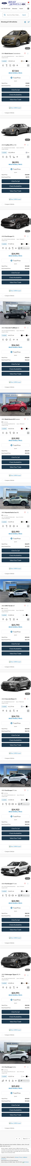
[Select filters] (25, 22)
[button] (5, 8)
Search (24, 15)
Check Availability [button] (15, 95)
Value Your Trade (15, 99)
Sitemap (16, 1157)
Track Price (16, 78)
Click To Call (15, 90)
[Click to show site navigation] (28, 8)
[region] (15, 84)
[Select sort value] (28, 21)
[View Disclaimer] (17, 65)
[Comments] (28, 65)
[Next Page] (19, 1138)
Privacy (20, 1157)
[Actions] (27, 53)
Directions (14, 8)
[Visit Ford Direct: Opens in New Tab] (26, 1162)
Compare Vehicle (9, 113)
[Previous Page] (16, 1138)
